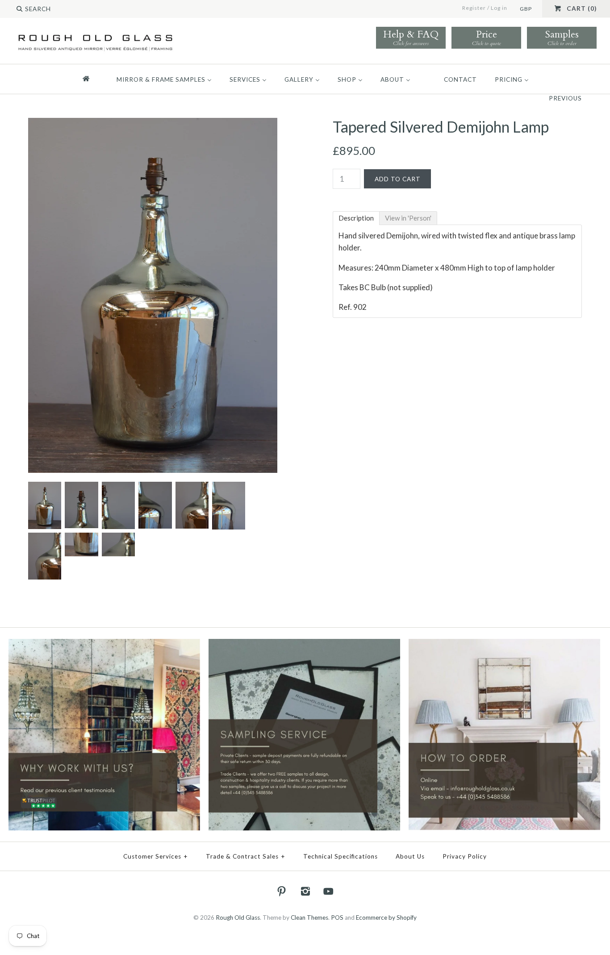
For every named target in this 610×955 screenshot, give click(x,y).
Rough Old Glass (238, 917)
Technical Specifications (340, 856)
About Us (410, 856)
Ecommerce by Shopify (386, 917)
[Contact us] (504, 644)
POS (337, 917)
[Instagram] (305, 891)
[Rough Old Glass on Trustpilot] (104, 644)
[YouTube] (328, 891)
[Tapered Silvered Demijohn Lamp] (152, 124)
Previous (565, 98)
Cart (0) (582, 8)
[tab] (356, 218)
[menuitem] (90, 79)
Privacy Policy (465, 856)
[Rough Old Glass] (95, 34)
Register (474, 7)
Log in (499, 7)
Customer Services (155, 856)
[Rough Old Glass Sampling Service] (304, 644)
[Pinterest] (281, 891)
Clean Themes (309, 917)
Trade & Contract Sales (245, 856)
